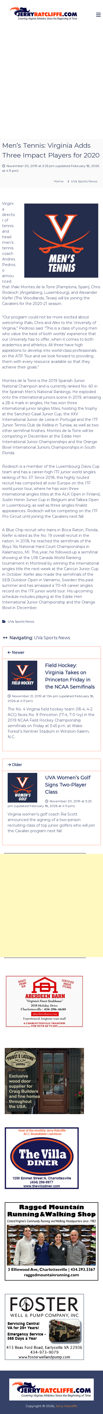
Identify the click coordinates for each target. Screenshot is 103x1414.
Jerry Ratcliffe (66, 1406)
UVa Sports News (84, 181)
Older (16, 764)
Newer (17, 652)
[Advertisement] (51, 84)
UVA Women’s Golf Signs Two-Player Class (67, 785)
